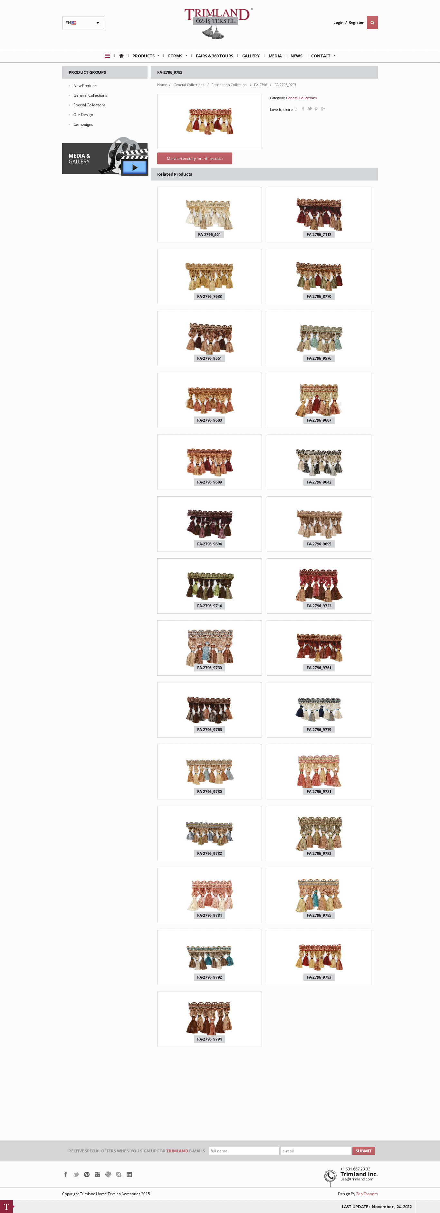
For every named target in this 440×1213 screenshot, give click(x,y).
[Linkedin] (129, 1174)
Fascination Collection (229, 84)
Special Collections (89, 105)
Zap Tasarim (367, 1194)
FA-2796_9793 (285, 84)
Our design (83, 114)
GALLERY (79, 158)
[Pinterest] (86, 1174)
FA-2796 (261, 84)
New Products (85, 85)
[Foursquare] (108, 1174)
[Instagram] (97, 1174)
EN (72, 24)
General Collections (90, 95)
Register (356, 22)
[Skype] (118, 1174)
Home (162, 84)
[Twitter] (76, 1174)
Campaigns (83, 124)
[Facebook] (65, 1174)
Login (338, 22)
